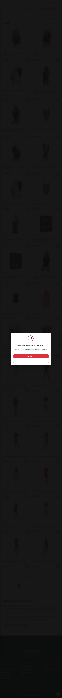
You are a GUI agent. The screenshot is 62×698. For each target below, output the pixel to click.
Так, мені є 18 (31, 356)
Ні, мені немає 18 (31, 361)
